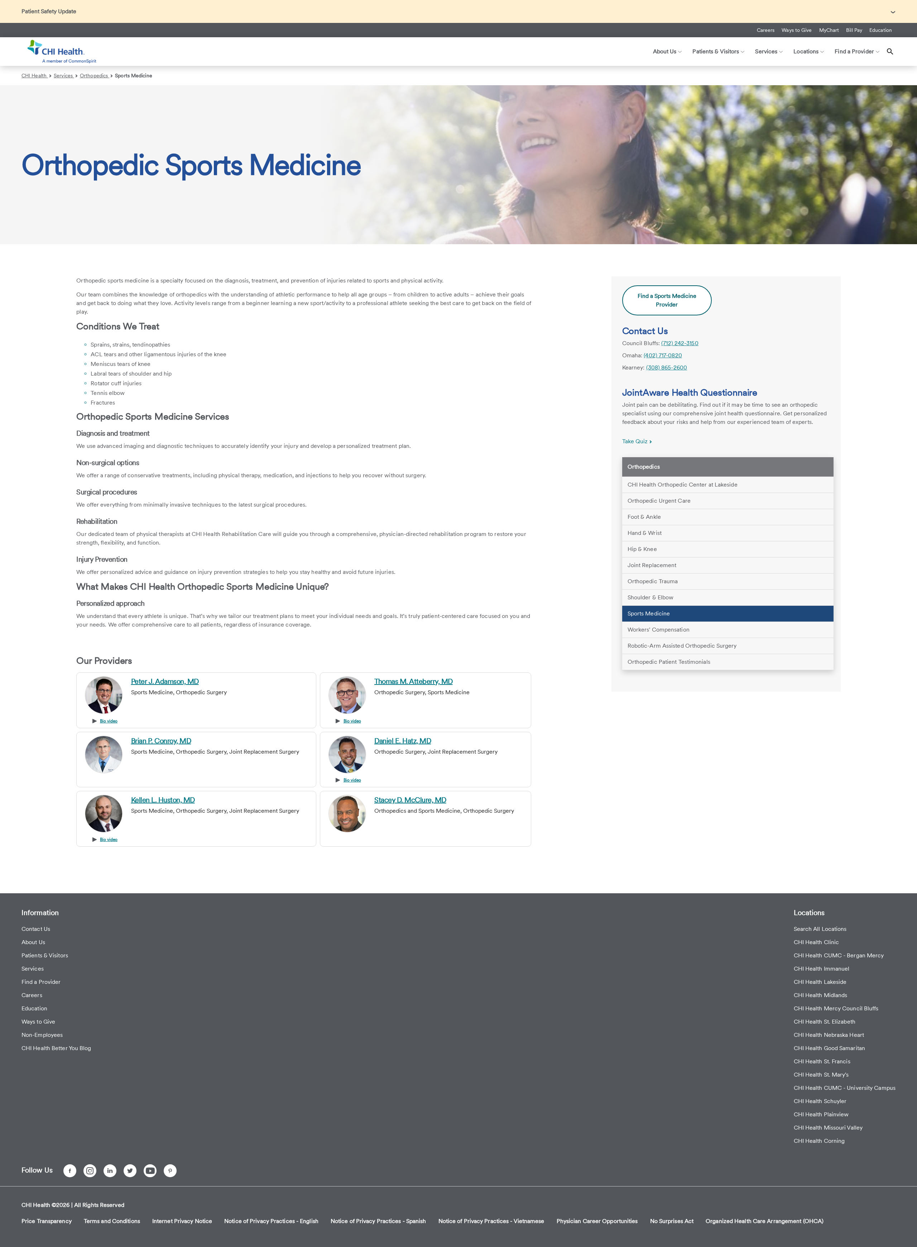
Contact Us (35, 928)
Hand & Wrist (645, 533)
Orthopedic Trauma (653, 581)
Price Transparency (46, 1221)
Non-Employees (42, 1034)
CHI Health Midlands (821, 995)
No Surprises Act (672, 1221)
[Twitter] (130, 1170)
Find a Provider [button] (854, 51)
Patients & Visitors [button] (715, 51)
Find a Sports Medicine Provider (667, 300)
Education (880, 30)
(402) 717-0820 (663, 355)
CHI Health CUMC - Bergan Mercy (839, 955)
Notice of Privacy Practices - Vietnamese (491, 1221)
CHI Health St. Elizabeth (824, 1021)
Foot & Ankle (644, 516)
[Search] (890, 51)
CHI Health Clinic (816, 942)
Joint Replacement (652, 565)
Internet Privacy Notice (182, 1221)
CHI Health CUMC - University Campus (845, 1087)
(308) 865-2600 (666, 367)
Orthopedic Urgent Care (659, 500)
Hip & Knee (642, 549)
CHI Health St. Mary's (821, 1074)
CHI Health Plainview (821, 1114)
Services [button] (766, 51)
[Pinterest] (170, 1170)
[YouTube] (150, 1170)
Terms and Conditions (112, 1221)
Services (64, 75)
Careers (766, 30)
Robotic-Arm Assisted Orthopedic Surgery (682, 645)
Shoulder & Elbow (651, 597)
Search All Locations (820, 928)
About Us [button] (665, 51)
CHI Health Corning (819, 1140)
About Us (33, 942)
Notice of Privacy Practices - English (271, 1221)
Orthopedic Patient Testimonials (669, 661)
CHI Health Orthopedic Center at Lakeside (683, 484)
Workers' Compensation (659, 629)
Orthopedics (94, 75)
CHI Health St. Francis (822, 1061)
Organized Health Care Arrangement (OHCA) (765, 1221)
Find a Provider (41, 981)
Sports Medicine (133, 75)
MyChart (829, 30)
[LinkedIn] (110, 1170)
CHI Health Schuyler (820, 1101)
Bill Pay (854, 30)
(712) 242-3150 (679, 343)
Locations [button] (805, 51)
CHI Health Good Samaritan (829, 1048)
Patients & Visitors (44, 955)
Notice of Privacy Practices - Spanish (378, 1221)
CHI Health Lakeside (820, 981)
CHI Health (34, 75)
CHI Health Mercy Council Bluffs (836, 1008)
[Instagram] (89, 1170)
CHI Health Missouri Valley (828, 1127)
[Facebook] (69, 1170)
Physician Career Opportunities (597, 1221)
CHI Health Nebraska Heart (829, 1034)
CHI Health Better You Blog (56, 1048)
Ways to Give (797, 30)
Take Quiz (635, 441)
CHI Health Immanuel (822, 968)
